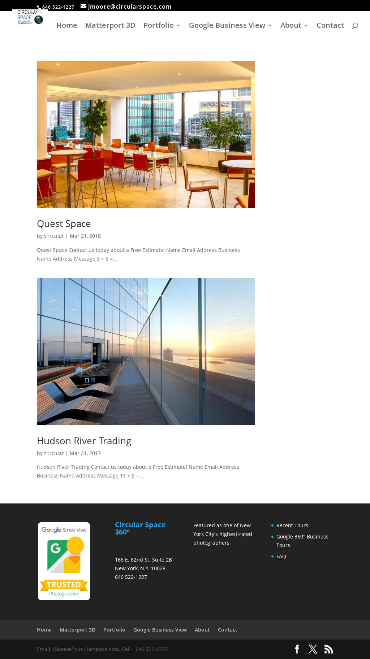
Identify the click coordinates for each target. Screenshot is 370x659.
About (290, 26)
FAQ (281, 556)
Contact (330, 26)
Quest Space (64, 223)
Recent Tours (292, 525)
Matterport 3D (110, 26)
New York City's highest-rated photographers (222, 534)
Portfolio (158, 26)
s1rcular (54, 235)
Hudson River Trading (84, 440)
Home (66, 26)
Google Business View (227, 26)
